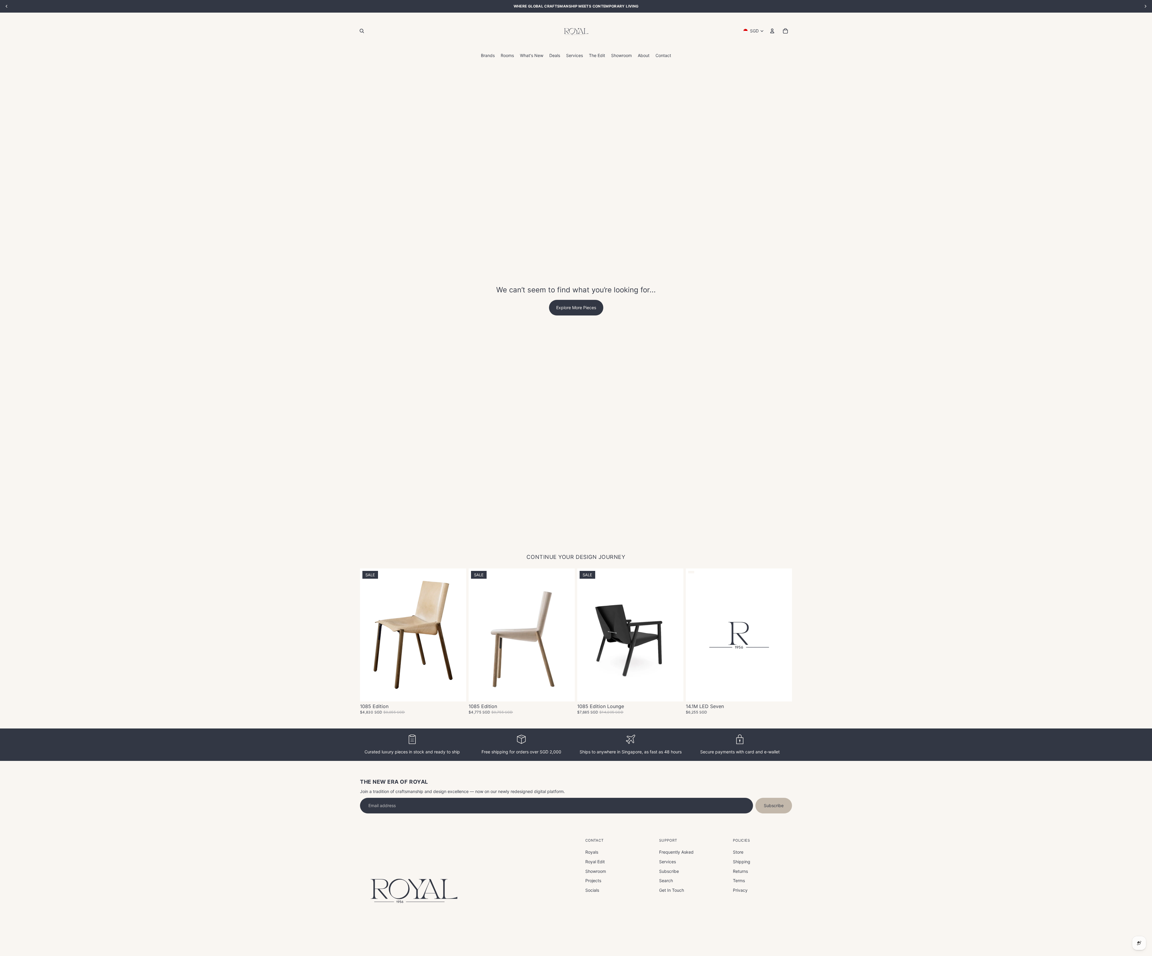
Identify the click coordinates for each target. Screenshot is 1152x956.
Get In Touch (671, 890)
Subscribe (774, 805)
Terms (739, 880)
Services (667, 861)
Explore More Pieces (576, 307)
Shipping (741, 861)
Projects (593, 880)
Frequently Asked (676, 852)
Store (738, 852)
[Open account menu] (772, 31)
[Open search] (361, 31)
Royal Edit (595, 861)
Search (666, 880)
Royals (591, 852)
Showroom (595, 871)
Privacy (740, 890)
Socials (592, 890)
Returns (740, 871)
